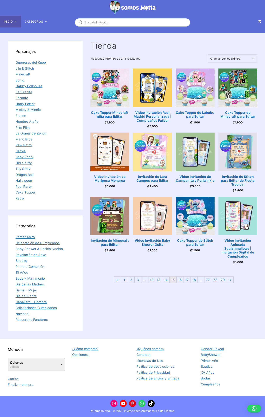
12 (151, 280)
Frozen (21, 116)
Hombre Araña (27, 121)
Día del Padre (26, 296)
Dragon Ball (24, 175)
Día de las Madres (30, 284)
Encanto (22, 98)
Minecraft (23, 74)
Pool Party (24, 186)
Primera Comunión (30, 267)
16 (180, 280)
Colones (16, 363)
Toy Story (23, 169)
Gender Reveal (212, 349)
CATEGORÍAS (34, 21)
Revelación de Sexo (31, 255)
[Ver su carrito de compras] (259, 21)
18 (194, 280)
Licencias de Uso (149, 361)
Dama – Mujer (26, 290)
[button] (254, 408)
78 (215, 280)
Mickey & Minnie (28, 110)
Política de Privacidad (153, 372)
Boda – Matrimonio (30, 278)
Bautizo (21, 261)
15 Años (22, 272)
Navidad (22, 314)
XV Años (207, 372)
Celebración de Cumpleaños (38, 243)
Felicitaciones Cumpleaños (36, 308)
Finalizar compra (20, 385)
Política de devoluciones (155, 366)
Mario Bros (24, 139)
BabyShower (211, 355)
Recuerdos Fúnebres (32, 320)
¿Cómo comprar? (85, 349)
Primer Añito (25, 237)
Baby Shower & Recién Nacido (39, 249)
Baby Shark (24, 157)
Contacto (143, 355)
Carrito (13, 379)
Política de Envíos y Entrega (157, 378)
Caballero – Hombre (31, 302)
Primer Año (209, 361)
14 (166, 280)
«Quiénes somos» (150, 349)
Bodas (206, 378)
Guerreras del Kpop (31, 62)
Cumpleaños (210, 384)
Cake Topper (25, 192)
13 (158, 280)
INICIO (8, 21)
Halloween (24, 180)
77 (208, 280)
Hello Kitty (24, 163)
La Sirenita (24, 92)
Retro (20, 198)
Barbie (21, 151)
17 (187, 280)
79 (223, 280)
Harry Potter (25, 104)
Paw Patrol (24, 145)
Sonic (20, 80)
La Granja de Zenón (31, 133)
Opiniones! (80, 355)
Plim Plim (23, 127)
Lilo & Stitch (25, 68)
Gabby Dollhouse (29, 86)
